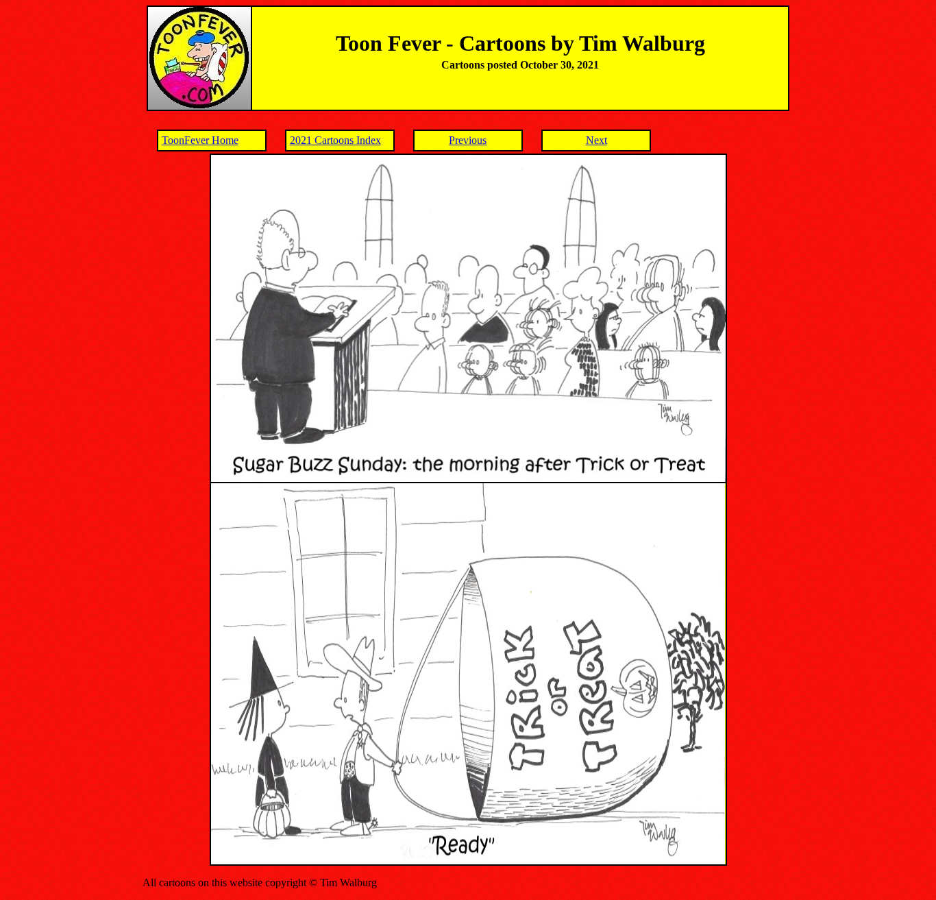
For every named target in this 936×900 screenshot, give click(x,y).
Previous (468, 140)
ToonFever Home (200, 140)
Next (596, 140)
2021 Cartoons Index (335, 140)
